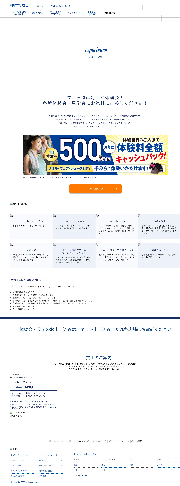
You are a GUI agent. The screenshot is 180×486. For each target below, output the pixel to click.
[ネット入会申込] (148, 18)
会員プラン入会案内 (92, 13)
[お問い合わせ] (170, 7)
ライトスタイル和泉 (109, 459)
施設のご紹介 (37, 13)
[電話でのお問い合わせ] (152, 7)
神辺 (131, 459)
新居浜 (76, 459)
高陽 (131, 465)
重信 (75, 465)
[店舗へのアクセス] (114, 7)
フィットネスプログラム (55, 13)
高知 (103, 470)
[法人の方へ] (94, 7)
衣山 (25, 5)
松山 (75, 470)
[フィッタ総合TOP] (133, 7)
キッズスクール (74, 13)
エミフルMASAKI (80, 475)
